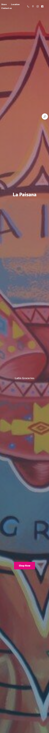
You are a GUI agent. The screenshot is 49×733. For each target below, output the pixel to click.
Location (15, 4)
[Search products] (44, 116)
